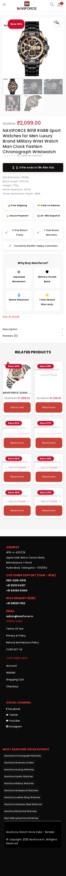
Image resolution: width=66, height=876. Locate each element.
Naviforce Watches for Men (19, 762)
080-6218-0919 (16, 580)
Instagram (15, 726)
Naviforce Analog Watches (19, 769)
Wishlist (10, 672)
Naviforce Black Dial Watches (20, 811)
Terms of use (14, 628)
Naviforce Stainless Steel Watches (23, 804)
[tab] (33, 329)
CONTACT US (14, 649)
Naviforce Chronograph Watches (22, 755)
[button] (59, 4)
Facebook (14, 709)
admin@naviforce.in (19, 616)
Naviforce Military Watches (19, 783)
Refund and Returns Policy (22, 642)
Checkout (12, 686)
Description (10, 329)
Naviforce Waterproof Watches (21, 790)
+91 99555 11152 (15, 603)
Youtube (14, 720)
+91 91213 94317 (16, 585)
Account (11, 666)
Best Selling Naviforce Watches (21, 818)
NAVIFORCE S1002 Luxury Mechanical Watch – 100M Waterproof (17, 392)
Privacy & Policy (16, 635)
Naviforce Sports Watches (18, 776)
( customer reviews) (29, 155)
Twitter (13, 715)
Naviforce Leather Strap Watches (22, 797)
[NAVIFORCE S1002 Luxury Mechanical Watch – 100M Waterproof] (17, 375)
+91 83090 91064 (16, 590)
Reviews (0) (10, 336)
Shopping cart (15, 679)
